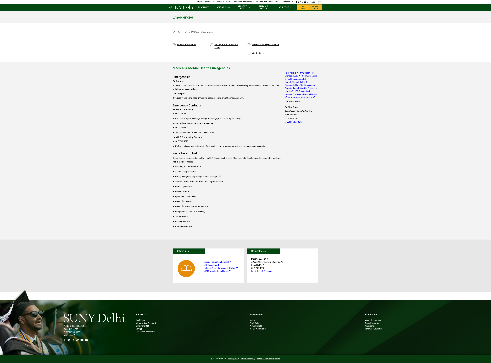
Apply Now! (303, 7)
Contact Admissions (258, 329)
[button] (296, 2)
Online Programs (372, 323)
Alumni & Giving (263, 7)
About (270, 2)
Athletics (283, 7)
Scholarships (370, 326)
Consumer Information (145, 332)
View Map (68, 335)
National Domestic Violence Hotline (220, 268)
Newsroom (287, 2)
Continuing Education (373, 329)
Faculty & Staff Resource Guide (226, 46)
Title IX (304, 76)
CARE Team (195, 32)
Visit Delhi (254, 323)
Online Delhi (260, 2)
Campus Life (183, 32)
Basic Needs (258, 53)
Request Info (315, 7)
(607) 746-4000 (73, 332)
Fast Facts (140, 320)
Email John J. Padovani (261, 271)
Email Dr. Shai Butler (294, 122)
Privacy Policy (233, 359)
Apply (252, 320)
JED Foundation (302, 91)
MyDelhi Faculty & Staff (221, 2)
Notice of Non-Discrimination (268, 359)
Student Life (242, 7)
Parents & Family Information (265, 44)
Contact (278, 2)
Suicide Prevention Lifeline (216, 262)
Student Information (186, 44)
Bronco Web (248, 2)
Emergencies (207, 32)
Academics (203, 7)
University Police (309, 73)
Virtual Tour (255, 326)
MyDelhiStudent (203, 2)
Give (138, 329)
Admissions (222, 7)
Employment (141, 326)
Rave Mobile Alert (293, 73)
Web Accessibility (248, 359)
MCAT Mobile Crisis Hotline (299, 97)
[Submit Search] (320, 2)
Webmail (237, 2)
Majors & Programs (373, 320)
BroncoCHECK (291, 76)
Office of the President (146, 323)
